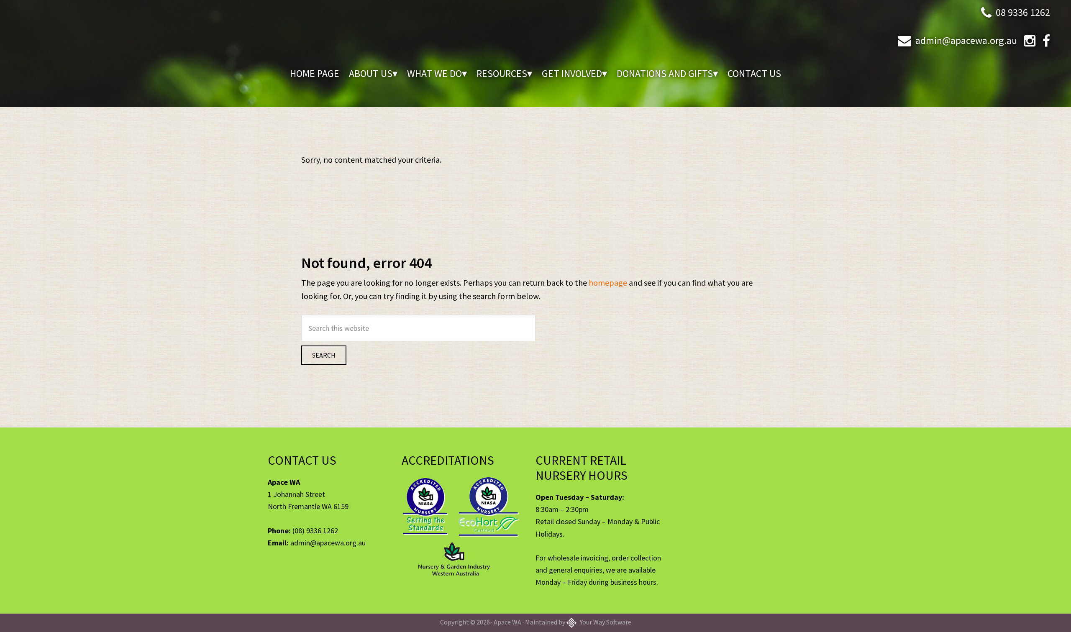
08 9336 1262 (1023, 12)
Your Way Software (605, 622)
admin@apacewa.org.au (966, 40)
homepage (608, 282)
